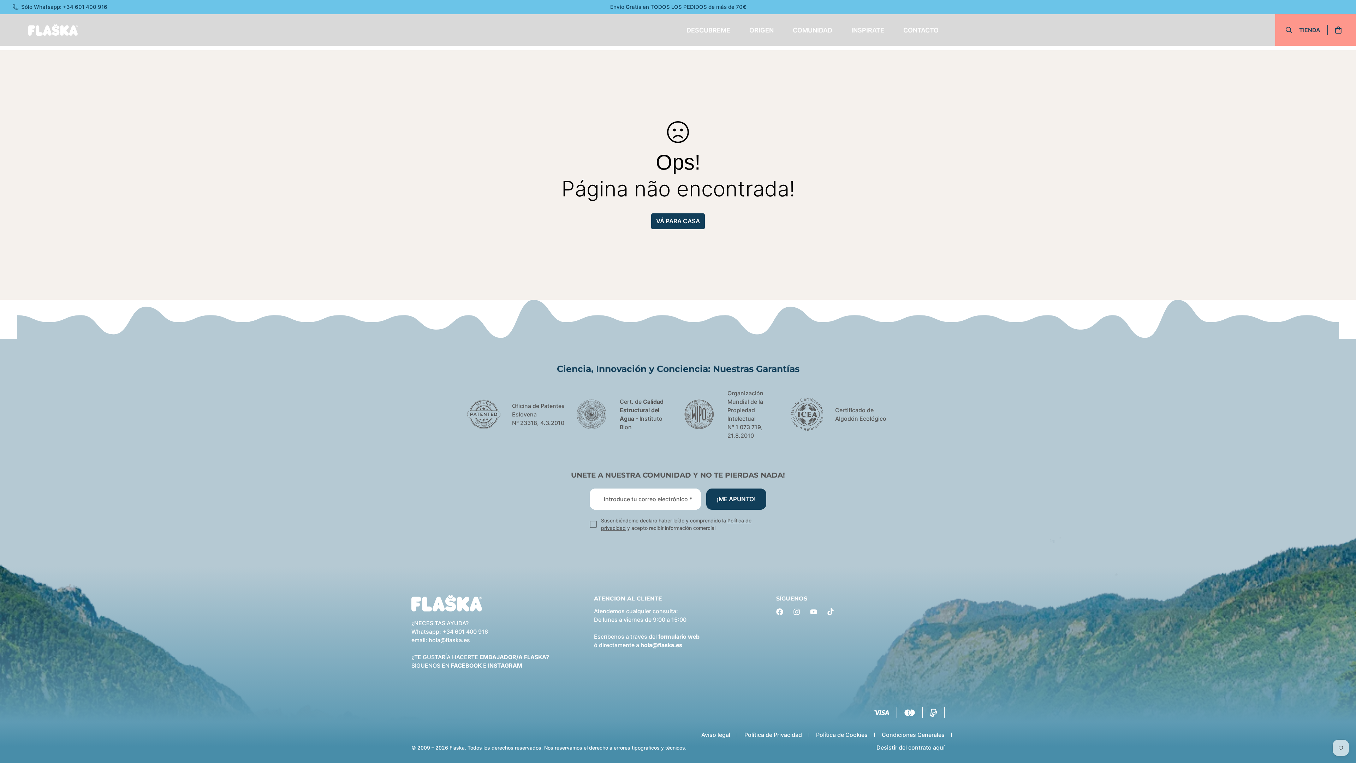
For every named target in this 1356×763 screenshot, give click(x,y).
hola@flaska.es (449, 640)
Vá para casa (678, 221)
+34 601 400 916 (465, 631)
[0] (1340, 30)
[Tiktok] (830, 611)
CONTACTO (921, 30)
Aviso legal (715, 734)
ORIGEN (761, 30)
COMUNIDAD (812, 30)
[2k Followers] (779, 611)
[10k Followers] (796, 611)
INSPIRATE (867, 30)
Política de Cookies (842, 734)
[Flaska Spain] (53, 30)
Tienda (1309, 30)
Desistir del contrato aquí (910, 747)
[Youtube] (813, 611)
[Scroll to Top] (1342, 724)
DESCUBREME (708, 30)
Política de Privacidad (773, 734)
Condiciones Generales (913, 734)
